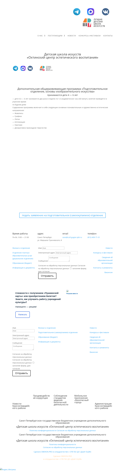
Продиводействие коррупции (41, 396)
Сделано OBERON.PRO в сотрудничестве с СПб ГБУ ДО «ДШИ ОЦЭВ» (62, 452)
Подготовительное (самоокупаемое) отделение (58, 332)
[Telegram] (77, 15)
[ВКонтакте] (105, 15)
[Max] (90, 15)
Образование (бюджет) (22, 263)
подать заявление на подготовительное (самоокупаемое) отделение (62, 215)
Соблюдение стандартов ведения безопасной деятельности (61, 400)
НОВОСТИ (72, 36)
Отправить (47, 275)
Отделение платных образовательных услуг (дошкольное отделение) (22, 256)
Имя (40, 248)
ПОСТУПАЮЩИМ (55, 36)
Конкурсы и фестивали (103, 253)
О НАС (40, 36)
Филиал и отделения (21, 248)
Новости (109, 248)
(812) (94, 237)
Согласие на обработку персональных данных (57, 265)
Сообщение (43, 261)
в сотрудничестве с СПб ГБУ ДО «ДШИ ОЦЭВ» (62, 459)
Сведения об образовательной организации (105, 260)
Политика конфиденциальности (42, 430)
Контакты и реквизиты (103, 268)
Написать (22, 315)
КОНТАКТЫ (108, 36)
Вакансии (108, 272)
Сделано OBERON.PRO (62, 456)
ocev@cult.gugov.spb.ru (72, 237)
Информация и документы (23, 268)
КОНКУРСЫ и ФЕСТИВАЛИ (90, 36)
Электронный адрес (46, 253)
